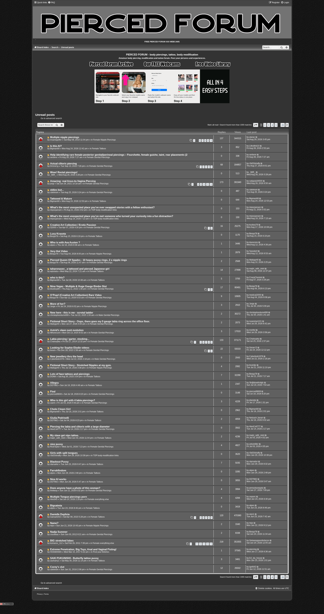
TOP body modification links (104, 210)
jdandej (252, 400)
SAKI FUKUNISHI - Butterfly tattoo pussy (74, 558)
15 (211, 544)
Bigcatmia (56, 505)
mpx (52, 525)
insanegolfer (56, 140)
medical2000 (255, 295)
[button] (255, 125)
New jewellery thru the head (66, 356)
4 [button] (272, 124)
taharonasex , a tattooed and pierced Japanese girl (79, 268)
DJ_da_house (255, 558)
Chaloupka (55, 341)
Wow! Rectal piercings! (63, 172)
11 (207, 184)
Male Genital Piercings (109, 315)
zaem (52, 403)
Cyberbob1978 (57, 359)
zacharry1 (54, 561)
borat (52, 350)
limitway (54, 490)
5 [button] (276, 124)
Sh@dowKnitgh (256, 382)
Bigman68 (55, 148)
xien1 (251, 514)
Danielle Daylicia (60, 514)
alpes (52, 245)
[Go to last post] (256, 137)
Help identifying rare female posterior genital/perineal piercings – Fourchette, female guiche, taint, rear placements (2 (118, 154)
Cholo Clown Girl (60, 409)
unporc (252, 496)
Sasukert (253, 251)
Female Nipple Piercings (104, 140)
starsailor (54, 464)
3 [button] (268, 124)
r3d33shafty (254, 163)
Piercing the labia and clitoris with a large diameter (80, 426)
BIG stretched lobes (62, 540)
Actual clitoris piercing (63, 163)
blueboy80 (55, 289)
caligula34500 (255, 181)
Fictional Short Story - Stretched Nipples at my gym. (80, 365)
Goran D (253, 347)
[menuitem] (51, 2)
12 (211, 184)
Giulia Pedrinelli (59, 418)
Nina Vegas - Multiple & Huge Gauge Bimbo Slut (78, 286)
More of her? (57, 304)
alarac (252, 137)
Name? (54, 523)
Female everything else (98, 499)
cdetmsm (54, 192)
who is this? (57, 277)
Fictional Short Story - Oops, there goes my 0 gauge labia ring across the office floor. (100, 321)
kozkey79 (253, 225)
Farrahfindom (58, 470)
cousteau (54, 534)
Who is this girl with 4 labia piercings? (72, 400)
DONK (53, 376)
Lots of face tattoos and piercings (70, 374)
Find (52, 391)
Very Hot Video (59, 251)
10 (211, 140)
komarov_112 (56, 543)
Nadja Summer (59, 532)
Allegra (54, 382)
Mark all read (213, 125)
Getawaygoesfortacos (259, 540)
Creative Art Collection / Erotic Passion (73, 225)
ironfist (252, 330)
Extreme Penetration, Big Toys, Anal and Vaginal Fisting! (83, 549)
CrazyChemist (255, 277)
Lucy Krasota (58, 233)
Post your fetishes (101, 552)
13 (204, 544)
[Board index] (162, 20)
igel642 (252, 567)
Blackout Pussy (59, 461)
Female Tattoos (99, 148)
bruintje (252, 365)
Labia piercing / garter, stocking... (69, 339)
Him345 (53, 499)
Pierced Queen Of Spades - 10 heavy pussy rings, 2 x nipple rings (88, 260)
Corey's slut (57, 567)
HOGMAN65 (56, 552)
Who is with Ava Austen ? (65, 242)
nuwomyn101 (255, 321)
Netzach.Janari (256, 418)
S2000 (53, 227)
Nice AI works (58, 479)
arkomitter (253, 444)
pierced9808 (56, 394)
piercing (253, 549)
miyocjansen (56, 210)
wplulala (54, 271)
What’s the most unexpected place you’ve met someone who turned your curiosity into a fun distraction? (111, 216)
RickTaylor (55, 447)
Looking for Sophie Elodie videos (69, 347)
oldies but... (57, 190)
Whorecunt (55, 333)
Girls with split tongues (64, 453)
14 (207, 544)
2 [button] (264, 124)
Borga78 (54, 236)
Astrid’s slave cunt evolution (67, 330)
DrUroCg (54, 166)
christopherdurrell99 (59, 315)
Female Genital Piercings (98, 157)
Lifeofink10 (254, 146)
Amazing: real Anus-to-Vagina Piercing (73, 181)
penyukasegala (256, 488)
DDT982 (54, 385)
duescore (253, 242)
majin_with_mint (256, 268)
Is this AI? (56, 146)
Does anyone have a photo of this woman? (75, 488)
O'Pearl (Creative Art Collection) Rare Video (76, 295)
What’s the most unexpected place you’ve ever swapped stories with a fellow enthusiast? (102, 207)
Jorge (52, 306)
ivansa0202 (55, 517)
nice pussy (56, 444)
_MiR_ (53, 175)
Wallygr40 (254, 260)
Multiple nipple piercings (64, 137)
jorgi (52, 183)
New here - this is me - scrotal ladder (71, 312)
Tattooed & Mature (61, 198)
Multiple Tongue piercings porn (68, 496)
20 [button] (282, 124)
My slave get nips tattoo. (64, 435)
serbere (53, 157)
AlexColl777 (55, 429)
